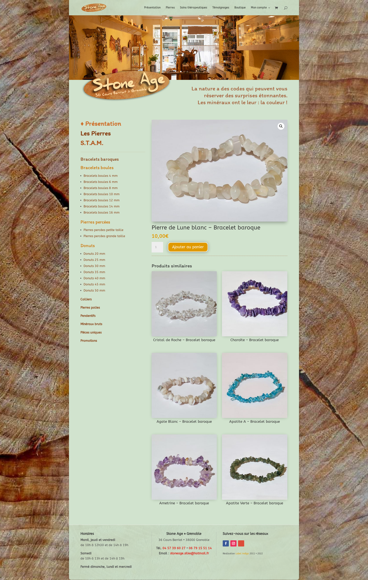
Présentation (152, 7)
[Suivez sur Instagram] (233, 543)
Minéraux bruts (91, 324)
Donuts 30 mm (94, 266)
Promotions (88, 340)
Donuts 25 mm (94, 260)
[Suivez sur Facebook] (226, 543)
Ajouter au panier (188, 247)
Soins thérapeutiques (193, 7)
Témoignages (220, 7)
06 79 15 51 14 (200, 548)
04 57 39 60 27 (174, 548)
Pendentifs (87, 316)
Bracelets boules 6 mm (101, 182)
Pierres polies (90, 307)
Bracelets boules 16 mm (102, 212)
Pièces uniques (91, 332)
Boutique (240, 7)
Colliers (86, 299)
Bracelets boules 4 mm (101, 176)
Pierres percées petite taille (103, 230)
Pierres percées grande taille (104, 236)
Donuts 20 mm (94, 254)
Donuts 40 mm (94, 278)
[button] (281, 126)
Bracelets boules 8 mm (101, 188)
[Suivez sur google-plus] (241, 543)
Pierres (170, 7)
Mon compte (259, 7)
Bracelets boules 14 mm (102, 206)
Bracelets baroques (99, 159)
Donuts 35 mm (94, 272)
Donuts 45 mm (94, 284)
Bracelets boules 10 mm (102, 194)
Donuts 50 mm (94, 290)
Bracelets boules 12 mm (102, 200)
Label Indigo (242, 553)
